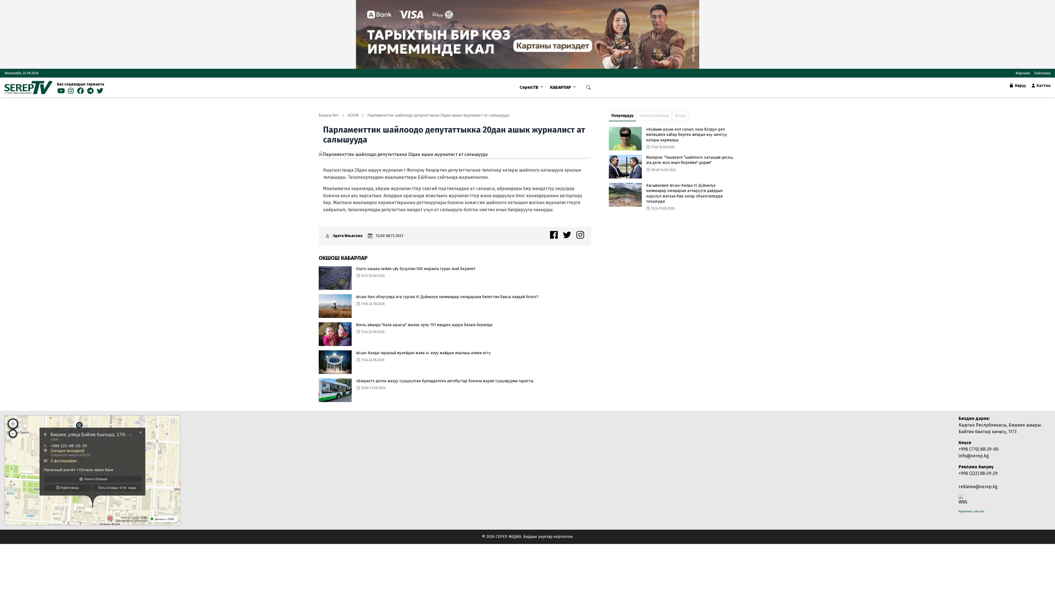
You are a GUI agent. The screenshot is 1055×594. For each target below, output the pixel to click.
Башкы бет (329, 115)
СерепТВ (529, 87)
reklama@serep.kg (978, 486)
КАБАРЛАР (560, 87)
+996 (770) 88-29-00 (978, 449)
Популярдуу (622, 115)
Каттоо (1043, 85)
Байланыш (1042, 73)
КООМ (353, 115)
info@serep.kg (974, 455)
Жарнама (1022, 73)
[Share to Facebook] (553, 234)
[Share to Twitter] (567, 234)
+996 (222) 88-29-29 (978, 473)
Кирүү (1020, 85)
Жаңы (680, 115)
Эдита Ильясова (347, 235)
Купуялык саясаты (971, 511)
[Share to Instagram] (580, 234)
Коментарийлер (654, 115)
